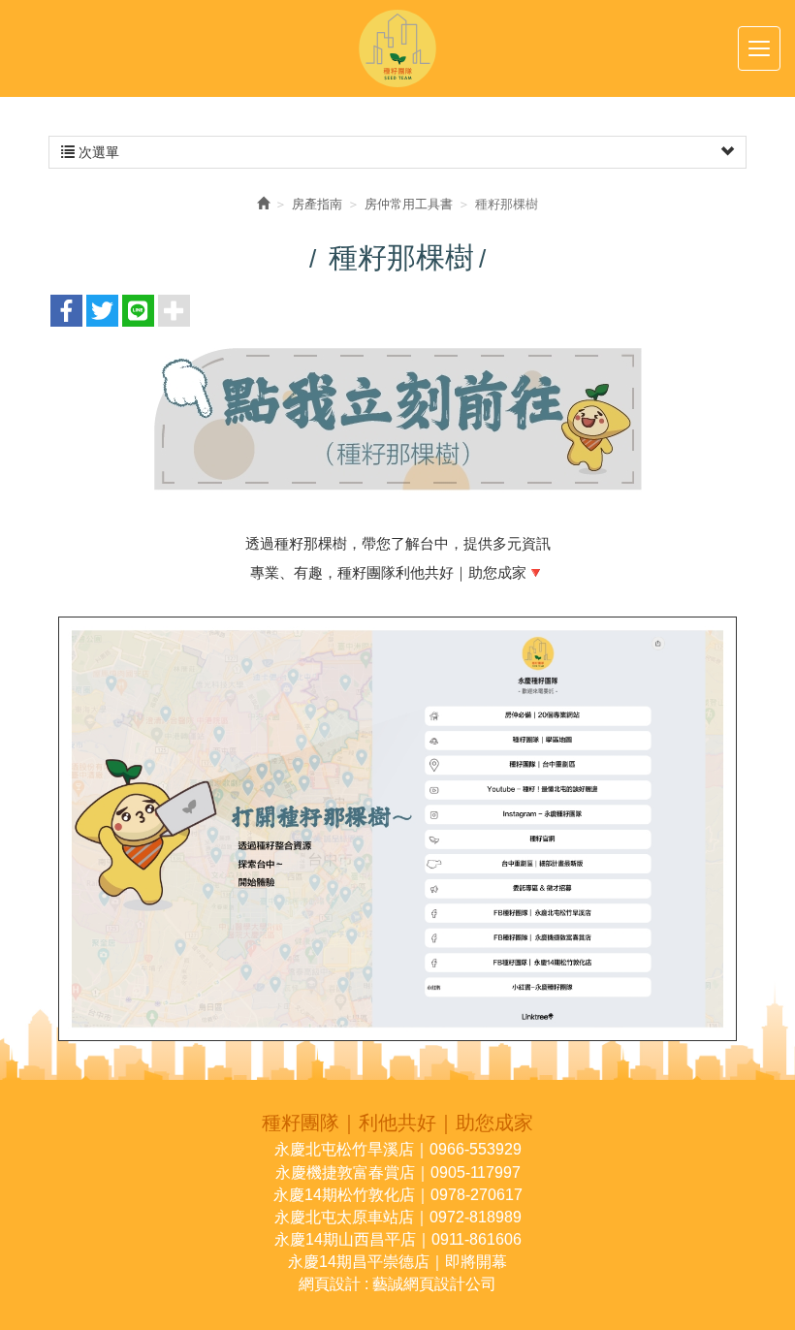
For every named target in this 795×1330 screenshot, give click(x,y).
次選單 (97, 152)
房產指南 (317, 204)
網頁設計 (330, 1284)
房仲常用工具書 (409, 204)
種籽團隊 (397, 48)
